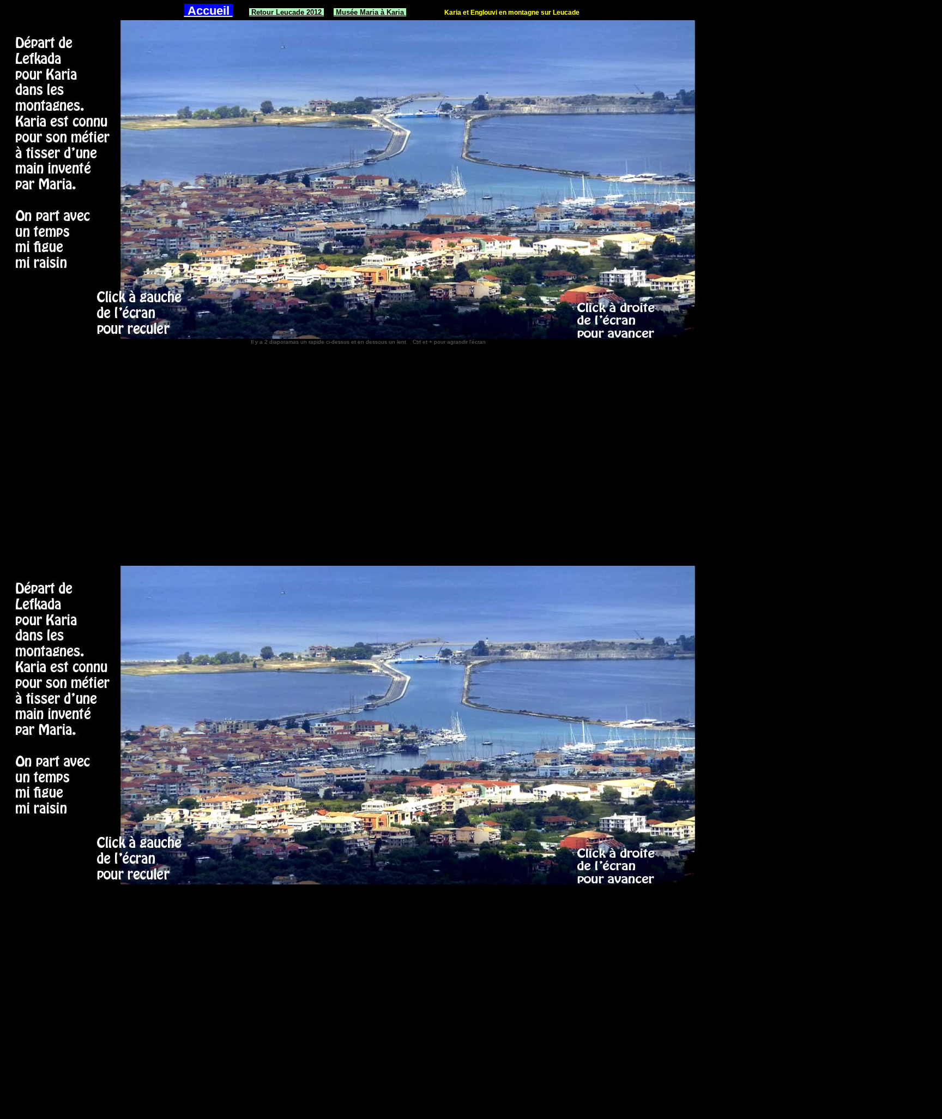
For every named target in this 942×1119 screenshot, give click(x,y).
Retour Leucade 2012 (286, 12)
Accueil (208, 10)
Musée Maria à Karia (370, 12)
